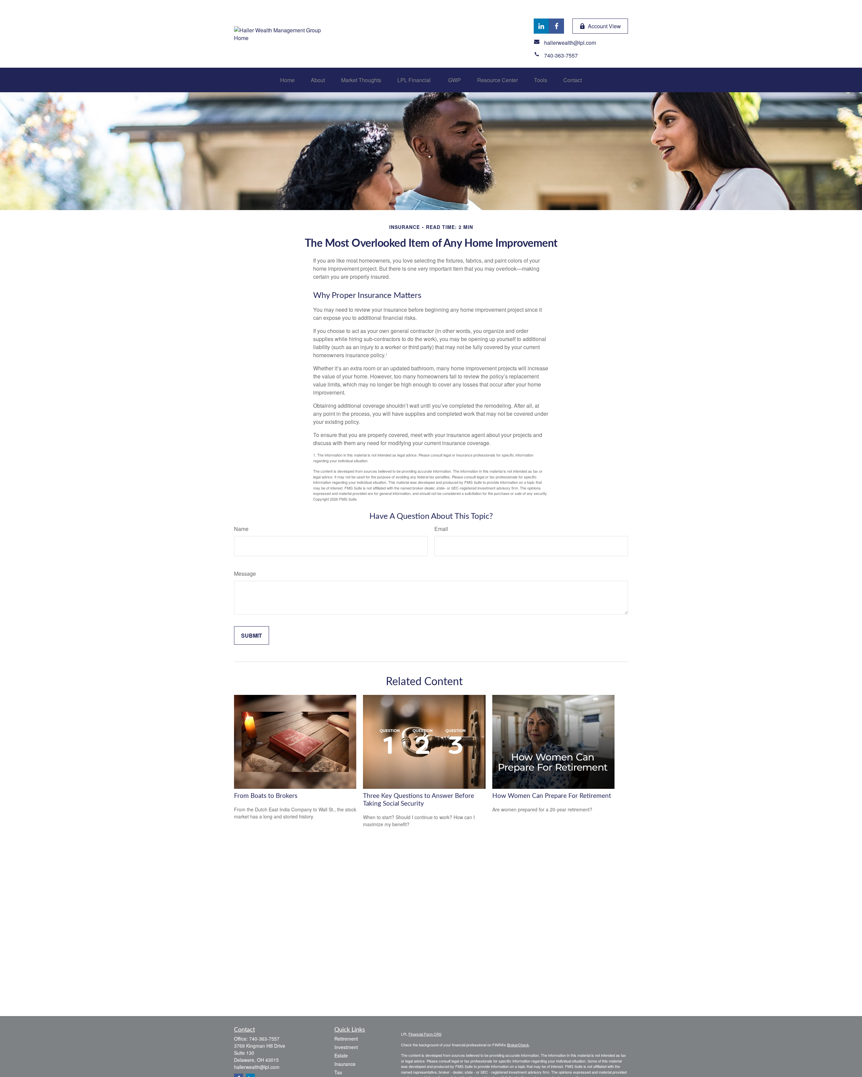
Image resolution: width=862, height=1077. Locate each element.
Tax (338, 1072)
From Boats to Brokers (265, 796)
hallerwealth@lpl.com (256, 1067)
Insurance (345, 1064)
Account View (604, 26)
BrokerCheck (518, 1044)
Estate (341, 1055)
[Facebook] (556, 26)
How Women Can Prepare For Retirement (551, 796)
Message (245, 573)
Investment (346, 1047)
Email (441, 529)
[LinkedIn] (541, 26)
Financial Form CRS (424, 1034)
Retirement (346, 1038)
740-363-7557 (264, 1038)
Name (241, 529)
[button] (287, 80)
